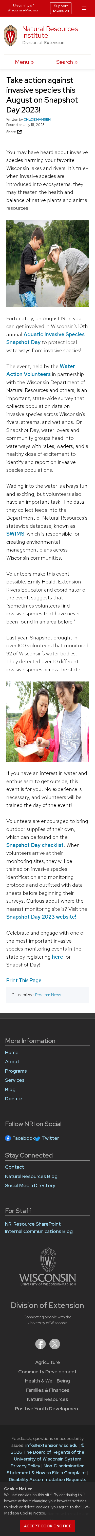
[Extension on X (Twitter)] (54, 1347)
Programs (16, 1071)
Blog (10, 1089)
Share (11, 131)
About (12, 1061)
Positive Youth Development (47, 1409)
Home (11, 1052)
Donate (13, 1098)
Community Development (47, 1372)
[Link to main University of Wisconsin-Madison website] (47, 1284)
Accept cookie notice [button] (47, 1526)
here (57, 956)
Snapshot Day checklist (35, 845)
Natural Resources (47, 1399)
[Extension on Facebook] (41, 1347)
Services (15, 1080)
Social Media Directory (30, 1185)
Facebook (23, 1138)
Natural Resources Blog (31, 1176)
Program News (48, 994)
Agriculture (47, 1362)
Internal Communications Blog (39, 1231)
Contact (14, 1167)
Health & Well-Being (47, 1381)
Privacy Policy (25, 1466)
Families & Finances (47, 1390)
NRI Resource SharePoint (33, 1224)
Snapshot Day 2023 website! (41, 916)
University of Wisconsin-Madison (23, 7)
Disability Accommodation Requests (47, 1479)
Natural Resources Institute (50, 32)
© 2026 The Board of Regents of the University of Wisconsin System (48, 1452)
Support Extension (61, 8)
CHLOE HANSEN (37, 119)
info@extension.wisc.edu (51, 1445)
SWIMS (15, 533)
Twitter (50, 1138)
